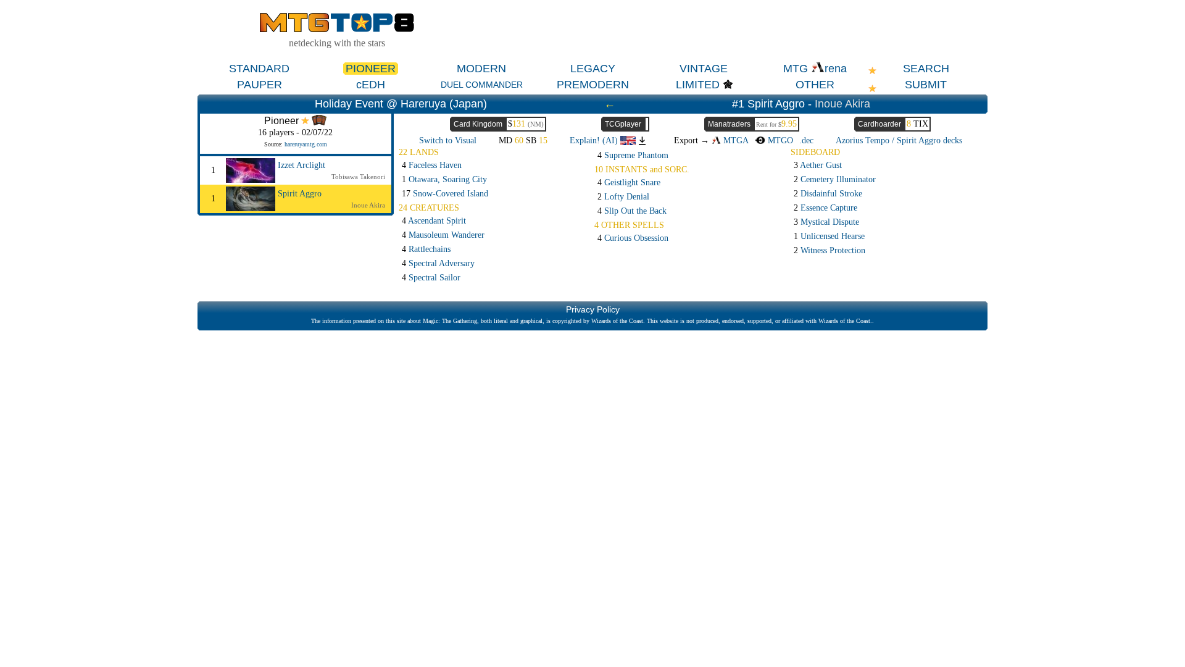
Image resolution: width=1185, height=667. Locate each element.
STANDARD (259, 68)
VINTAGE (704, 68)
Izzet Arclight (301, 165)
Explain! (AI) (595, 140)
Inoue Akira (842, 104)
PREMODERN (593, 84)
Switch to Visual (447, 140)
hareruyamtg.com (306, 144)
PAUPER (259, 84)
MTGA (735, 140)
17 (445, 193)
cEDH (370, 84)
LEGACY (592, 68)
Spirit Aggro (300, 193)
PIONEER (371, 68)
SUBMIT (926, 84)
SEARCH (926, 68)
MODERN (481, 68)
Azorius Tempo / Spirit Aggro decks (899, 140)
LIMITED (698, 84)
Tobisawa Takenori (358, 176)
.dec (806, 140)
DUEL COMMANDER (482, 85)
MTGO (778, 140)
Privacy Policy (593, 309)
